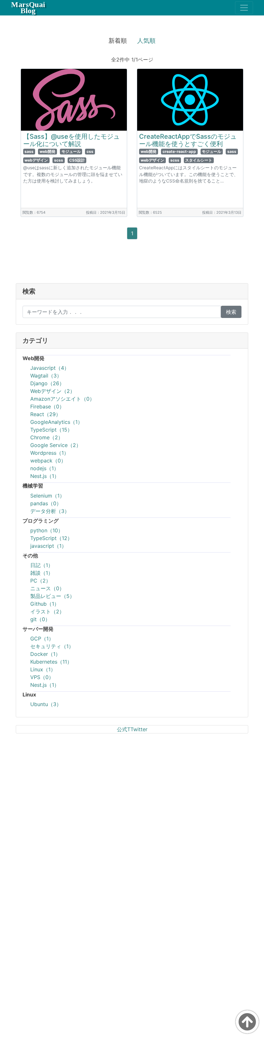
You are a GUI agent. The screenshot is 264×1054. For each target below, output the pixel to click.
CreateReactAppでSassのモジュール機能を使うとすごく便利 (188, 140)
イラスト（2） (47, 611)
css (90, 151)
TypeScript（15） (51, 429)
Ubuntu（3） (45, 704)
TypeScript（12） (51, 538)
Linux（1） (43, 669)
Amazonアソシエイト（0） (62, 399)
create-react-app (179, 151)
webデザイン (36, 160)
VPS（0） (42, 677)
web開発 (47, 151)
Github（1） (44, 604)
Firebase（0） (47, 406)
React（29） (45, 414)
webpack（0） (48, 460)
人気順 (146, 40)
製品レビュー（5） (52, 596)
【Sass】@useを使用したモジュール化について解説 (71, 140)
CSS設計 (77, 160)
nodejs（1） (44, 468)
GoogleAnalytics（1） (56, 422)
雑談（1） (41, 573)
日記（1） (41, 565)
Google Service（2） (55, 445)
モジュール (71, 151)
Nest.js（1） (44, 476)
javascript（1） (48, 546)
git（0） (40, 619)
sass (28, 151)
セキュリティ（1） (52, 646)
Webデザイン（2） (52, 391)
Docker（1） (45, 654)
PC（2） (40, 580)
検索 (231, 312)
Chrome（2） (46, 437)
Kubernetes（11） (51, 661)
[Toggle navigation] (244, 7)
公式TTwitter (132, 729)
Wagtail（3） (46, 375)
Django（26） (47, 383)
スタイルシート (198, 160)
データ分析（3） (50, 511)
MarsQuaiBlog (28, 7)
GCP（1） (42, 638)
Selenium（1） (47, 495)
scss (58, 160)
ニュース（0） (47, 588)
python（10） (46, 530)
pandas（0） (45, 503)
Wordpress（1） (49, 453)
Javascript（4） (49, 368)
